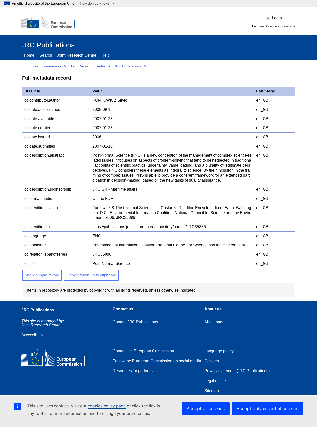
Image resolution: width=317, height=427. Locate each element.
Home (29, 55)
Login (277, 18)
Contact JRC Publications (135, 322)
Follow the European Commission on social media (157, 361)
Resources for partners (133, 371)
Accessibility (32, 335)
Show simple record (42, 275)
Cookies (211, 361)
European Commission (43, 66)
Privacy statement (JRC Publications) (237, 371)
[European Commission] (51, 21)
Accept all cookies (206, 408)
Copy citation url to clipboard (91, 275)
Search (45, 55)
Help (105, 55)
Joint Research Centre (76, 55)
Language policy (219, 351)
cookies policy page (107, 405)
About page (214, 322)
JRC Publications (127, 66)
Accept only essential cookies (267, 408)
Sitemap (211, 391)
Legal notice (215, 381)
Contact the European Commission (143, 351)
